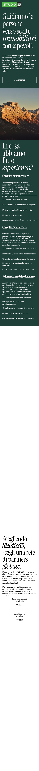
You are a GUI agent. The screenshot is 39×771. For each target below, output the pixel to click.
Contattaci (19, 80)
